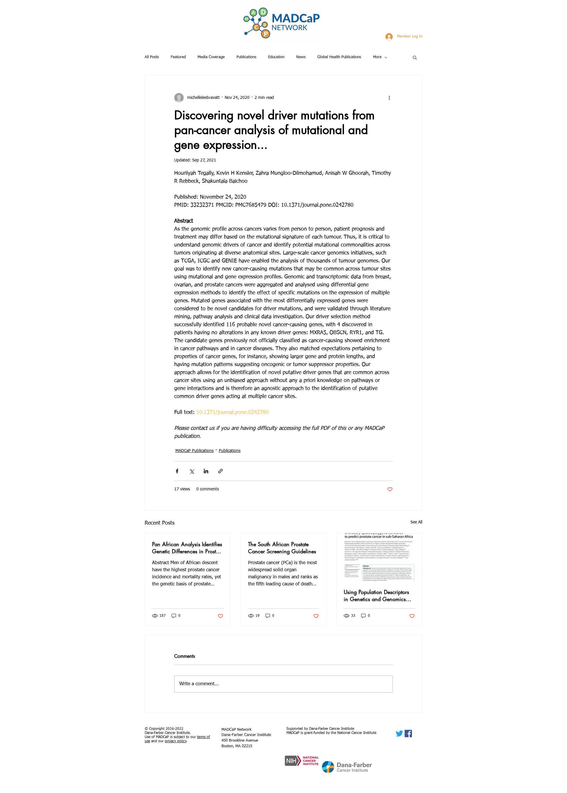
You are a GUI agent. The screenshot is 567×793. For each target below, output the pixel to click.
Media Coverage (211, 57)
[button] (415, 57)
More (377, 57)
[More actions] (389, 97)
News (301, 57)
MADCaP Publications (194, 451)
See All (416, 522)
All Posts (152, 57)
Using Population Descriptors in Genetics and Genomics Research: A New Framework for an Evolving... (377, 595)
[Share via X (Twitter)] (191, 471)
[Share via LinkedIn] (206, 471)
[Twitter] (399, 733)
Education (276, 57)
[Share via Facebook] (177, 471)
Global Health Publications (339, 57)
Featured (178, 57)
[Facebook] (408, 733)
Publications (246, 57)
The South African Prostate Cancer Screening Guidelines (282, 548)
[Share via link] (220, 471)
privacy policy (175, 741)
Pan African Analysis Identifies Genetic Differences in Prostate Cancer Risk (187, 548)
